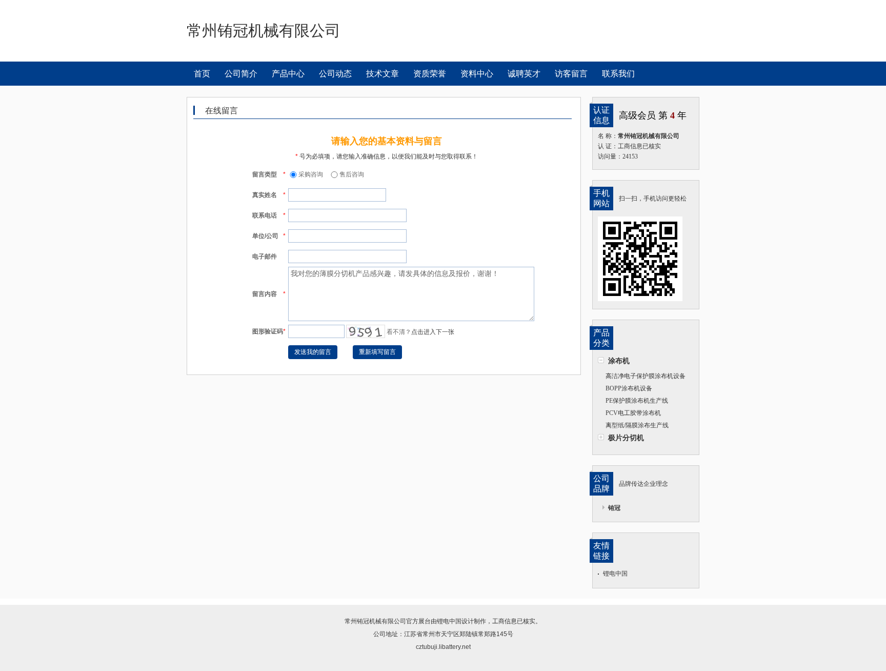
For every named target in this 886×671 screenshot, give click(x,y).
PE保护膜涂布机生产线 (637, 400)
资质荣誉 (429, 73)
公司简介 (241, 73)
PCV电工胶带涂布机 (633, 413)
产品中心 (288, 73)
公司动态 (335, 73)
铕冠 (614, 507)
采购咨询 (310, 174)
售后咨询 (351, 174)
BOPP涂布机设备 (629, 388)
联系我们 (618, 73)
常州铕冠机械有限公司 (375, 621)
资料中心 (476, 73)
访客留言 (571, 73)
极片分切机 (626, 437)
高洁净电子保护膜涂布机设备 (646, 376)
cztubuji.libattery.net (443, 646)
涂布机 (619, 361)
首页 (202, 73)
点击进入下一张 (432, 332)
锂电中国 (615, 573)
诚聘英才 (524, 73)
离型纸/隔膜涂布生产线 (637, 425)
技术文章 (382, 73)
